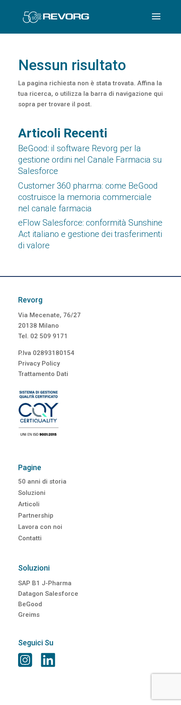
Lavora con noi (40, 527)
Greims (29, 614)
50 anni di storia (42, 481)
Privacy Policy (39, 363)
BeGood (30, 604)
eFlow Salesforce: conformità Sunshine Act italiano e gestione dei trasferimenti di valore (90, 234)
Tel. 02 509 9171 (43, 336)
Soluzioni (31, 493)
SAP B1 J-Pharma (45, 583)
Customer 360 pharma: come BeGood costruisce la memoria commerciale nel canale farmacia (88, 197)
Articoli (29, 504)
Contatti (30, 538)
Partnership (35, 515)
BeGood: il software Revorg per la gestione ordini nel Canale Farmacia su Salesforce (90, 159)
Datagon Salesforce (48, 593)
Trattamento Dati (43, 374)
